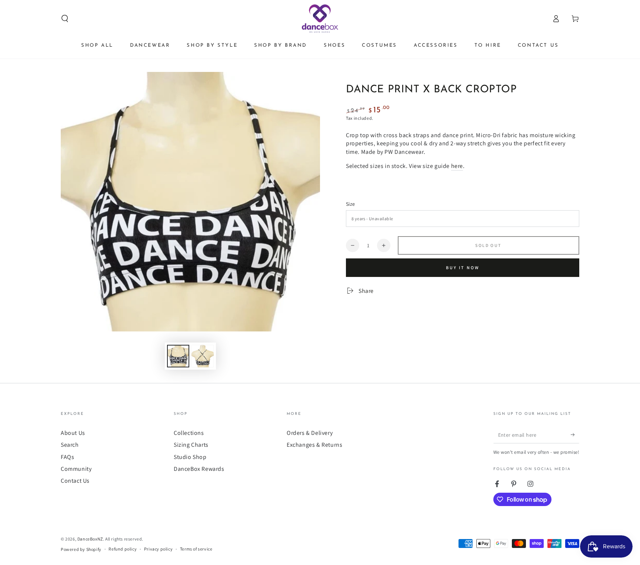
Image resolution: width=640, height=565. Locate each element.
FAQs (67, 457)
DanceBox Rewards (199, 469)
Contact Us (75, 481)
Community (76, 469)
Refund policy (123, 549)
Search (70, 445)
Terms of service (196, 549)
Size (350, 204)
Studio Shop (190, 457)
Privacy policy (158, 549)
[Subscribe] (575, 435)
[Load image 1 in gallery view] (178, 356)
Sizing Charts (191, 445)
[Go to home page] (320, 18)
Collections (189, 433)
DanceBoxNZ (90, 539)
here (457, 166)
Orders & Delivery (310, 433)
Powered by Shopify (81, 549)
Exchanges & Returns (314, 445)
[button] (64, 18)
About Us (73, 433)
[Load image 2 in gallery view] (202, 356)
